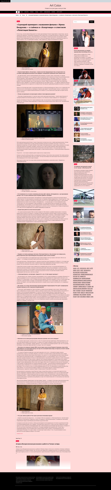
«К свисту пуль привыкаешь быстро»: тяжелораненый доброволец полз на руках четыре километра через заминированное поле (83, 222)
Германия (75, 286)
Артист (78, 270)
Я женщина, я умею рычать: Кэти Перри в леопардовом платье (86, 113)
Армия (74, 270)
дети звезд (83, 296)
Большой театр (76, 274)
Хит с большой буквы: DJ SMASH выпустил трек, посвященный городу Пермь (83, 102)
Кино (74, 290)
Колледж (78, 290)
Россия (75, 296)
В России (75, 276)
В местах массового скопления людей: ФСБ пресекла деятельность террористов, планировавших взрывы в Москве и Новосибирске (85, 259)
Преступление (82, 294)
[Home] (18, 12)
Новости (83, 292)
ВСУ (79, 276)
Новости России (89, 292)
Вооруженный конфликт (79, 284)
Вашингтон (83, 276)
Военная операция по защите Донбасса (82, 280)
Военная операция (86, 278)
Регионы (89, 294)
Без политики (76, 272)
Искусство (90, 288)
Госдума (89, 286)
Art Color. (55, 5)
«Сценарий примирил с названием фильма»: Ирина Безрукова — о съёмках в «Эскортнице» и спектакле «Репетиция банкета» (41, 27)
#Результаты (83, 268)
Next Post (18, 438)
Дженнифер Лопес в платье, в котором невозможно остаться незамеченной (86, 118)
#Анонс (75, 268)
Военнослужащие (86, 282)
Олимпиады (76, 294)
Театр (18, 21)
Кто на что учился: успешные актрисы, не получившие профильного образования (85, 134)
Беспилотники (83, 272)
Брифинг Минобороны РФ (87, 274)
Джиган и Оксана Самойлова (80, 288)
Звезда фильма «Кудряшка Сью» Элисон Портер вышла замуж (82, 83)
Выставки (88, 284)
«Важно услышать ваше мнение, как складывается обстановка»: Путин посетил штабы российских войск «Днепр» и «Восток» (83, 203)
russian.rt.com (20, 433)
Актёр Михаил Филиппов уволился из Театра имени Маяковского (86, 228)
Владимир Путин (77, 278)
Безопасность (87, 270)
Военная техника (77, 282)
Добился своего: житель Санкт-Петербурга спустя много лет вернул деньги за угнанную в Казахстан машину (86, 244)
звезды (88, 296)
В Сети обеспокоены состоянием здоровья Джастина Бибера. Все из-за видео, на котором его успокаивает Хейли (83, 51)
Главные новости (82, 286)
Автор (88, 268)
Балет (81, 270)
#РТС (78, 268)
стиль (91, 296)
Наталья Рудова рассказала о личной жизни (86, 124)
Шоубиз (76, 48)
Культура (83, 290)
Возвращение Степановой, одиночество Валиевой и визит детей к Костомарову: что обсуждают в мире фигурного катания (86, 254)
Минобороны (89, 290)
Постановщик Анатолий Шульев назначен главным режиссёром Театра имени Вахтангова (86, 233)
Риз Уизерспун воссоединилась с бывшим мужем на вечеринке (86, 139)
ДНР (92, 286)
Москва (75, 292)
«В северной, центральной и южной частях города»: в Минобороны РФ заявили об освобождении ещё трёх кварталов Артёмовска (83, 167)
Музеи (78, 292)
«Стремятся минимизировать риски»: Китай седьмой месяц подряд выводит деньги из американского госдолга (86, 249)
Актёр (91, 268)
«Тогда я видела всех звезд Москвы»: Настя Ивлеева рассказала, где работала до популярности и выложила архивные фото (86, 129)
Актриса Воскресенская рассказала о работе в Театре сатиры (38, 444)
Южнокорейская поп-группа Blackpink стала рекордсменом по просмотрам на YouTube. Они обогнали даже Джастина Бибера (86, 108)
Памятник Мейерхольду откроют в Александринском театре (86, 239)
